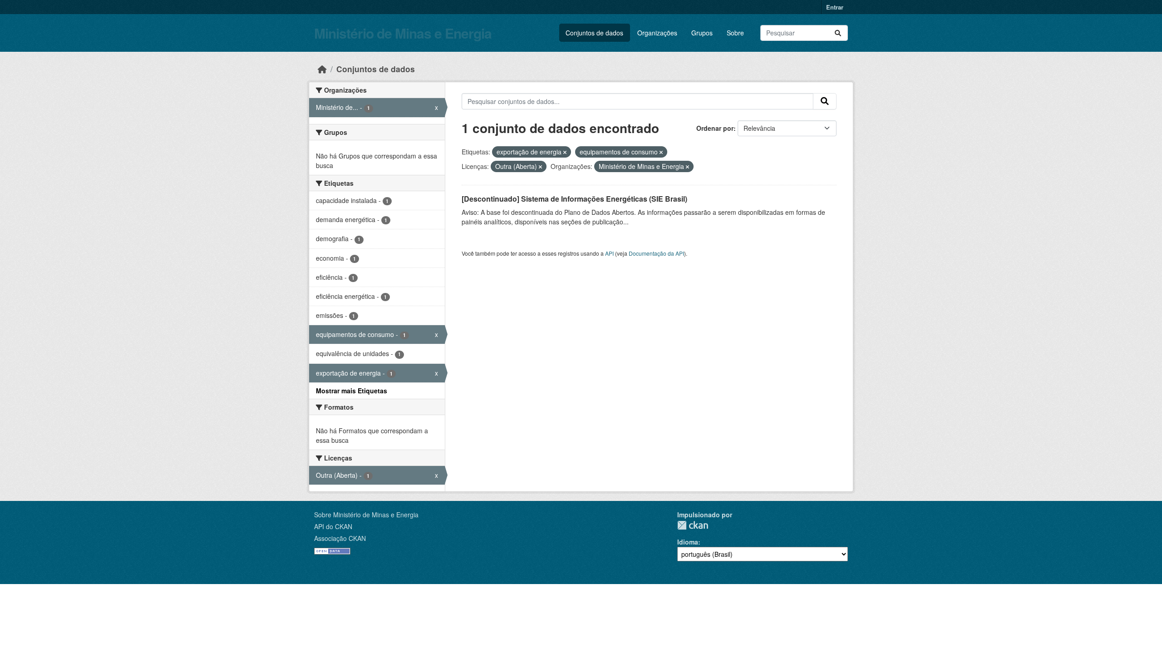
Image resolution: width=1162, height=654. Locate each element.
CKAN (692, 525)
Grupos (702, 32)
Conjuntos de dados (594, 32)
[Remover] (564, 152)
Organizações (657, 32)
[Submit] (838, 33)
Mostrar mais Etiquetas (351, 390)
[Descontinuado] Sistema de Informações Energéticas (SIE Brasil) (574, 198)
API (609, 253)
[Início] (322, 68)
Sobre (735, 32)
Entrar (834, 7)
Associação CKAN (340, 538)
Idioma (687, 541)
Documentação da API (656, 253)
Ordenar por (715, 128)
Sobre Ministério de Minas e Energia (366, 514)
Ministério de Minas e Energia (403, 33)
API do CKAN (333, 526)
